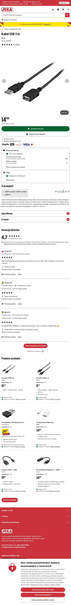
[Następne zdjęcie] (67, 81)
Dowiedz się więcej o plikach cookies (42, 585)
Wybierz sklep (10, 180)
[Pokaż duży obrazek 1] (35, 81)
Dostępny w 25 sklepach (14, 399)
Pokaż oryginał (22, 288)
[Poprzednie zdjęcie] (4, 81)
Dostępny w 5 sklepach (14, 446)
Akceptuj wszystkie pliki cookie (43, 589)
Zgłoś (20, 274)
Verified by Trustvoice (34, 351)
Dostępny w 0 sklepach (49, 491)
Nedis (3, 38)
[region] (35, 582)
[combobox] (35, 15)
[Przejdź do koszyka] (63, 9)
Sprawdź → (48, 24)
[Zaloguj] (53, 9)
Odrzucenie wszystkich (43, 595)
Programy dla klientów (10, 522)
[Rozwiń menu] (68, 9)
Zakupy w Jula (7, 510)
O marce (5, 219)
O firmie (4, 516)
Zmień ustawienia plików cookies (42, 600)
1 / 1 (63, 112)
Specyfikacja (6, 213)
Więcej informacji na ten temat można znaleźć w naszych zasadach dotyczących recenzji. (30, 244)
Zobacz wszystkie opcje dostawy (15, 167)
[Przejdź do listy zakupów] (58, 9)
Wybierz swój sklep (10, 20)
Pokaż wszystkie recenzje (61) (35, 346)
